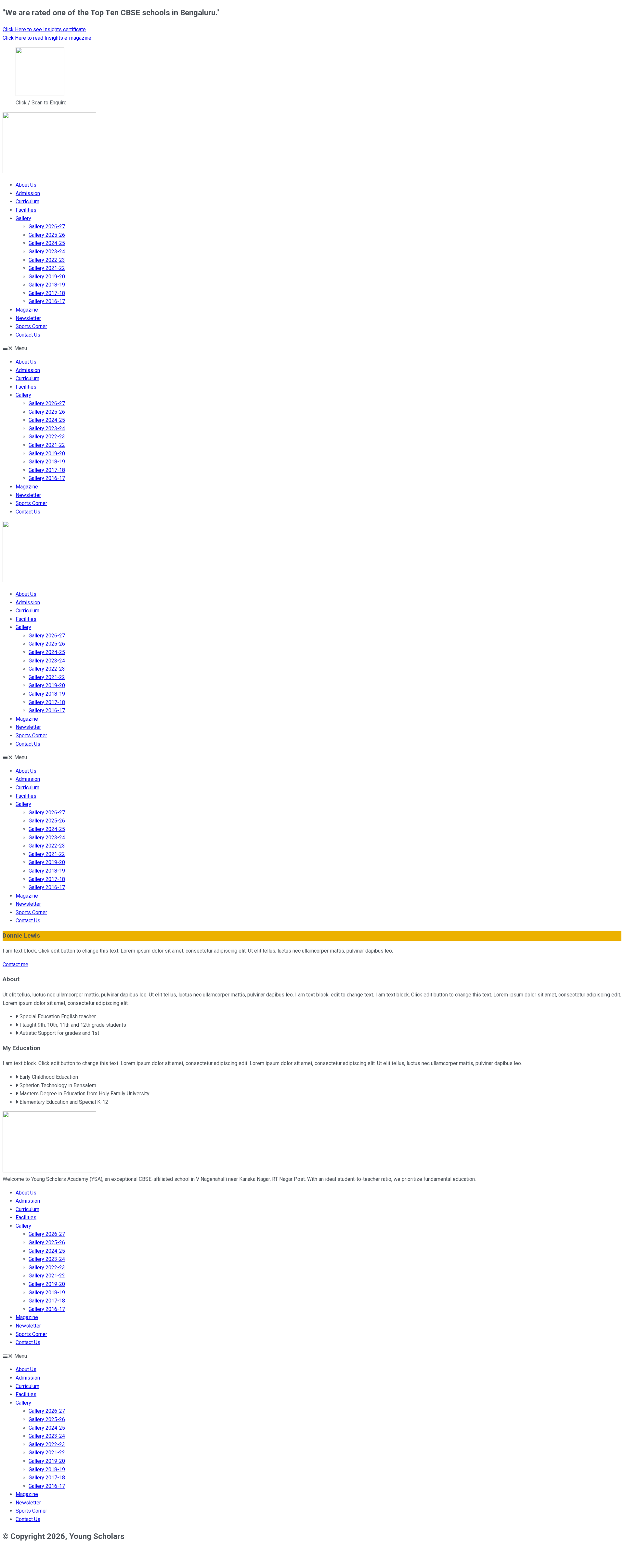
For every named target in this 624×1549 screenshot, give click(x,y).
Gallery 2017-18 (47, 293)
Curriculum (27, 201)
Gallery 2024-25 (47, 243)
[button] (312, 348)
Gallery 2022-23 (47, 260)
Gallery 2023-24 (47, 251)
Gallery (23, 218)
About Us (26, 185)
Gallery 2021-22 (47, 268)
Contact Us (28, 335)
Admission (28, 193)
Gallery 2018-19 (47, 285)
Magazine (27, 310)
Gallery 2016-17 (47, 301)
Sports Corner (31, 326)
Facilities (26, 210)
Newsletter (28, 318)
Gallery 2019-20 (47, 277)
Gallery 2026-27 (47, 226)
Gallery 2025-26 (47, 235)
